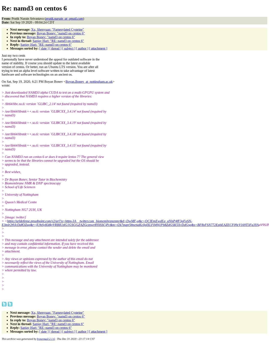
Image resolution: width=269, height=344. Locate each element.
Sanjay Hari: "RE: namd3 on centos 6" (58, 41)
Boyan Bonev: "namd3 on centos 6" (61, 33)
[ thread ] (55, 48)
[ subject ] (68, 48)
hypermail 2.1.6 (46, 338)
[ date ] (44, 48)
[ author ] (82, 48)
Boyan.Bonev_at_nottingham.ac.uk (89, 81)
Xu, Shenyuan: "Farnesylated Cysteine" (57, 29)
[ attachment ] (98, 48)
